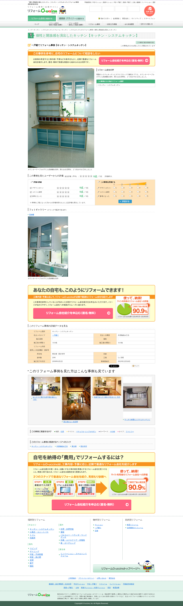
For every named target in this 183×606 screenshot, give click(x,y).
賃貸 (154, 2)
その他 (112, 431)
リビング (33, 548)
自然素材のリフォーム (135, 528)
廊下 (31, 563)
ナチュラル (80, 431)
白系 (62, 431)
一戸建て (55, 335)
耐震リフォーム (132, 525)
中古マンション (97, 2)
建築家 (138, 2)
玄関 (31, 560)
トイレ (32, 535)
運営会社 (112, 578)
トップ (30, 30)
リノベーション (146, 2)
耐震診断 (116, 588)
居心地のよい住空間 (70, 422)
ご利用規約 (72, 578)
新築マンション (107, 2)
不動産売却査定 (128, 584)
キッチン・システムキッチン (41, 446)
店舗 (96, 531)
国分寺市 (84, 446)
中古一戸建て (118, 2)
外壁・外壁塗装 (67, 529)
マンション (99, 525)
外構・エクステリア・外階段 (73, 540)
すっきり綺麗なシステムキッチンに (137, 420)
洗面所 (32, 538)
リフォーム (103, 584)
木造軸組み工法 (62, 446)
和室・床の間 (35, 557)
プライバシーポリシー (86, 578)
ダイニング (34, 551)
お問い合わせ (101, 578)
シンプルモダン (90, 431)
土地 (133, 2)
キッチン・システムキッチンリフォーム (47, 30)
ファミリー (130, 431)
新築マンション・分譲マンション (93, 588)
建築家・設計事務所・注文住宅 (60, 584)
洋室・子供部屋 (36, 554)
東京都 (74, 446)
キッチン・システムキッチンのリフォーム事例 (77, 30)
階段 (31, 566)
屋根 (62, 532)
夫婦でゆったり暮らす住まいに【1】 (107, 397)
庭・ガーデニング (68, 543)
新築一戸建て (127, 2)
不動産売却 (87, 2)
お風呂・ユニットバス (39, 532)
